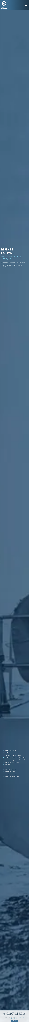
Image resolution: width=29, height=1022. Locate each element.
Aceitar (14, 1020)
